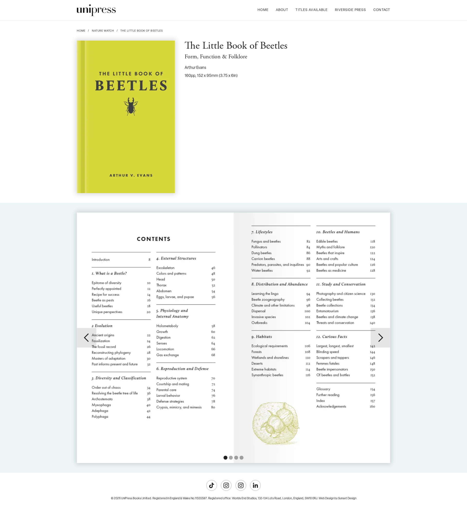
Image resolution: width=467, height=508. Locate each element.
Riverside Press (350, 10)
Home (263, 10)
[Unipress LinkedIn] (255, 485)
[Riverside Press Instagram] (240, 485)
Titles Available (312, 10)
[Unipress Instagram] (226, 485)
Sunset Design (347, 498)
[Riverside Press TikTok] (211, 485)
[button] (86, 338)
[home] (96, 10)
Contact (381, 10)
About (282, 10)
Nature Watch (103, 31)
